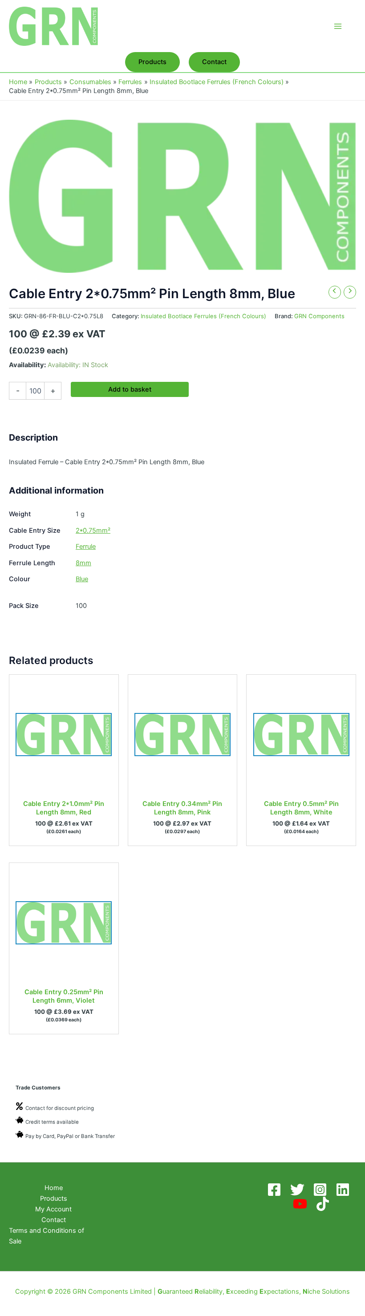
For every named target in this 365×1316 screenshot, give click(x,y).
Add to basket (129, 389)
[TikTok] (324, 1204)
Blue (82, 579)
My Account (53, 1209)
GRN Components (319, 316)
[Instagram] (321, 1189)
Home (54, 1188)
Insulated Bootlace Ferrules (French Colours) (203, 316)
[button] (152, 62)
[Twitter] (299, 1189)
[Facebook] (275, 1189)
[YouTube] (301, 1204)
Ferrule (86, 547)
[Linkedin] (344, 1189)
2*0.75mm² (93, 530)
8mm (83, 563)
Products (53, 1199)
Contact (53, 1220)
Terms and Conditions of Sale (46, 1236)
